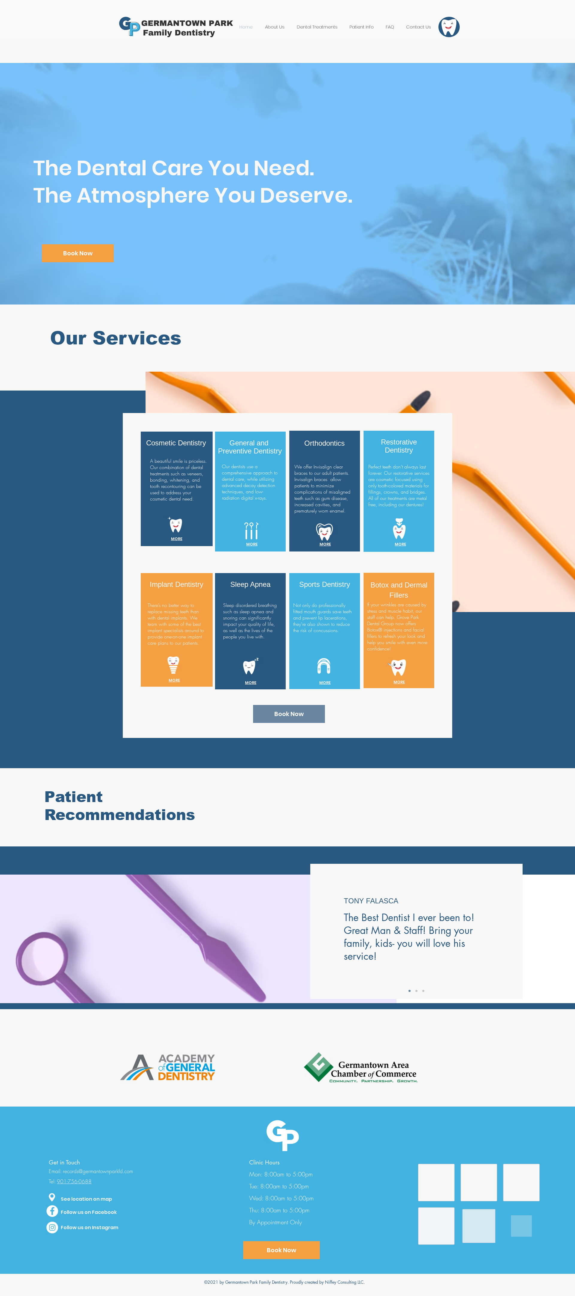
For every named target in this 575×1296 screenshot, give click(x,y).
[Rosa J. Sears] (423, 991)
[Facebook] (52, 1211)
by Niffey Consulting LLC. (342, 1282)
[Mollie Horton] (416, 991)
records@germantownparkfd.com (98, 1171)
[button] (52, 1197)
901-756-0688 (74, 1181)
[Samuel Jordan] (409, 991)
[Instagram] (52, 1227)
